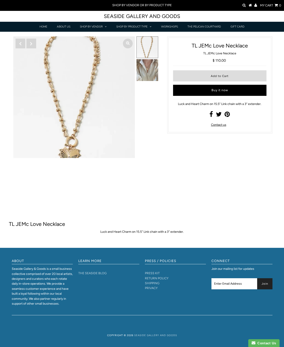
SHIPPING (152, 283)
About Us (63, 26)
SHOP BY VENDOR (91, 26)
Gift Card (238, 26)
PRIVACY (151, 288)
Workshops (169, 26)
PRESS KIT (152, 273)
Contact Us (265, 343)
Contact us (218, 125)
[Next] (31, 43)
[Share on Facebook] (211, 115)
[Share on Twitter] (219, 115)
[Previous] (20, 43)
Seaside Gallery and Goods (142, 16)
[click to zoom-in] (128, 43)
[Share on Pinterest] (227, 115)
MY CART (270, 5)
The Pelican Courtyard (204, 26)
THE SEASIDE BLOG (92, 273)
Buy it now (219, 90)
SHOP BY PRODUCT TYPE (132, 26)
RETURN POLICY (156, 278)
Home (43, 26)
